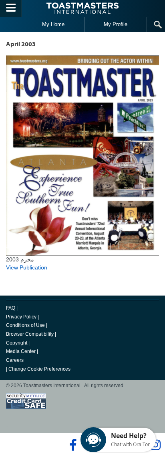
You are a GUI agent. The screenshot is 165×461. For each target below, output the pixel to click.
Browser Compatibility (30, 334)
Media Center (21, 351)
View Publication (26, 267)
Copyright (16, 343)
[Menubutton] (11, 8)
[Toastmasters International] (82, 8)
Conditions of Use (25, 325)
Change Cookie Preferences (39, 369)
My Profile (115, 24)
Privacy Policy (21, 317)
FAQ (10, 308)
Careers (15, 360)
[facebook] (72, 445)
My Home (53, 24)
